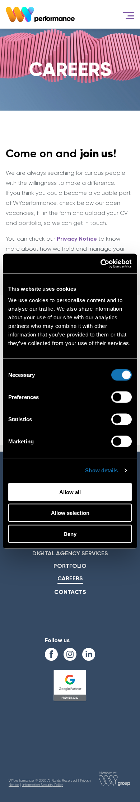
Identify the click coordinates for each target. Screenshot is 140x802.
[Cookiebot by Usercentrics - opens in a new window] (101, 263)
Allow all (70, 492)
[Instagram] (70, 654)
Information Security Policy (42, 785)
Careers (70, 578)
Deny (70, 534)
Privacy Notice (77, 238)
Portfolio (70, 565)
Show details (101, 470)
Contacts (70, 592)
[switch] (121, 397)
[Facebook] (51, 654)
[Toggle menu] (128, 15)
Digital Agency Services (70, 553)
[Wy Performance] (40, 14)
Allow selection (70, 513)
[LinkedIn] (88, 654)
